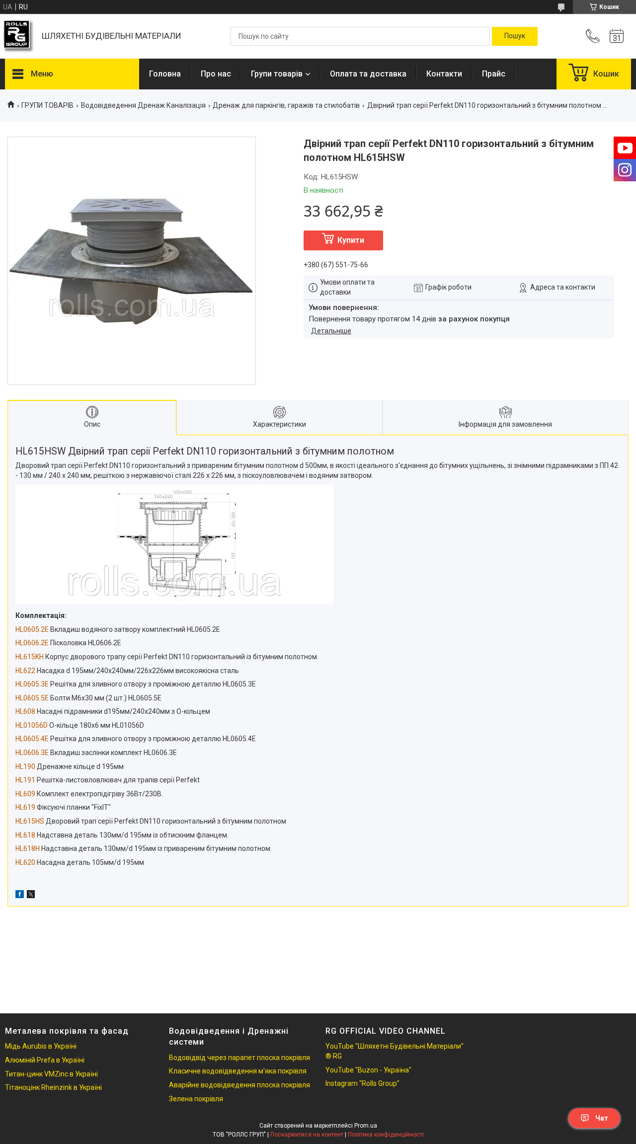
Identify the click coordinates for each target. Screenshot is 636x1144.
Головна (165, 73)
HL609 (25, 794)
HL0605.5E (32, 698)
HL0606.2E (32, 643)
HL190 (25, 766)
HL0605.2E (32, 629)
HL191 (25, 780)
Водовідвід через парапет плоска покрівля (239, 1058)
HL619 (25, 807)
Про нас (216, 73)
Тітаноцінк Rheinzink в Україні (53, 1087)
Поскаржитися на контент (306, 1134)
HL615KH (29, 657)
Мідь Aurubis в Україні (41, 1046)
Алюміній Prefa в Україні (44, 1060)
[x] (31, 896)
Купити (350, 240)
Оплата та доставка (368, 73)
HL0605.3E (32, 684)
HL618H (27, 848)
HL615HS (29, 821)
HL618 (25, 835)
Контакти (444, 73)
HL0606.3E (32, 753)
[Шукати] (515, 36)
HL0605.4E (32, 739)
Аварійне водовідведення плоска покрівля (239, 1085)
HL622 (25, 671)
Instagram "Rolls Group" (362, 1083)
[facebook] (19, 896)
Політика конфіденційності (386, 1134)
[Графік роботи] (617, 36)
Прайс (493, 73)
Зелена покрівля (196, 1099)
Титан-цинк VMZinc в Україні (51, 1074)
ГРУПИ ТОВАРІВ (47, 105)
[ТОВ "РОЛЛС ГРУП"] (18, 36)
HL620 (25, 862)
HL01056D (31, 725)
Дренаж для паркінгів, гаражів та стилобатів (286, 105)
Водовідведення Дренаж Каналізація (143, 105)
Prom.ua (365, 1125)
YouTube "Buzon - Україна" (368, 1070)
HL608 (25, 711)
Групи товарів (277, 73)
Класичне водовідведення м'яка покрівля (238, 1071)
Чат (601, 1118)
